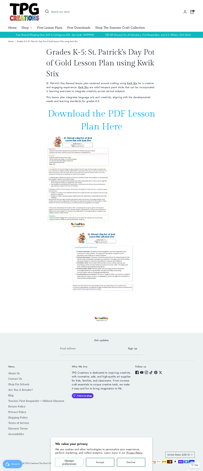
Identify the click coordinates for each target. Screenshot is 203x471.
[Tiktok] (151, 372)
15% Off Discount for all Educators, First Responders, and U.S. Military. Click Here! (148, 34)
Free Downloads (78, 28)
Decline (130, 462)
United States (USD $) (179, 454)
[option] (148, 35)
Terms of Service (18, 423)
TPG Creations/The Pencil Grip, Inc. (41, 463)
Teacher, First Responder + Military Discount (36, 401)
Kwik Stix (132, 83)
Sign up (132, 348)
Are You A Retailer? (20, 390)
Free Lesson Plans (49, 28)
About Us (14, 373)
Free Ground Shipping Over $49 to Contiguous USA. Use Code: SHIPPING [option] (55, 34)
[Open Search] (47, 11)
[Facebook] (137, 372)
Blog (11, 395)
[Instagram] (146, 372)
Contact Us (15, 378)
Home (12, 28)
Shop (26, 28)
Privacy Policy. (134, 453)
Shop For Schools (18, 384)
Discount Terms (18, 428)
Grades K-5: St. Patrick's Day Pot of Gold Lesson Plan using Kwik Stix (47, 41)
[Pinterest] (155, 372)
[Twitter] (160, 372)
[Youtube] (141, 372)
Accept (100, 462)
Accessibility (16, 434)
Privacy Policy (17, 412)
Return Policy (16, 406)
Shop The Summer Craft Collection (120, 28)
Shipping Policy (18, 417)
